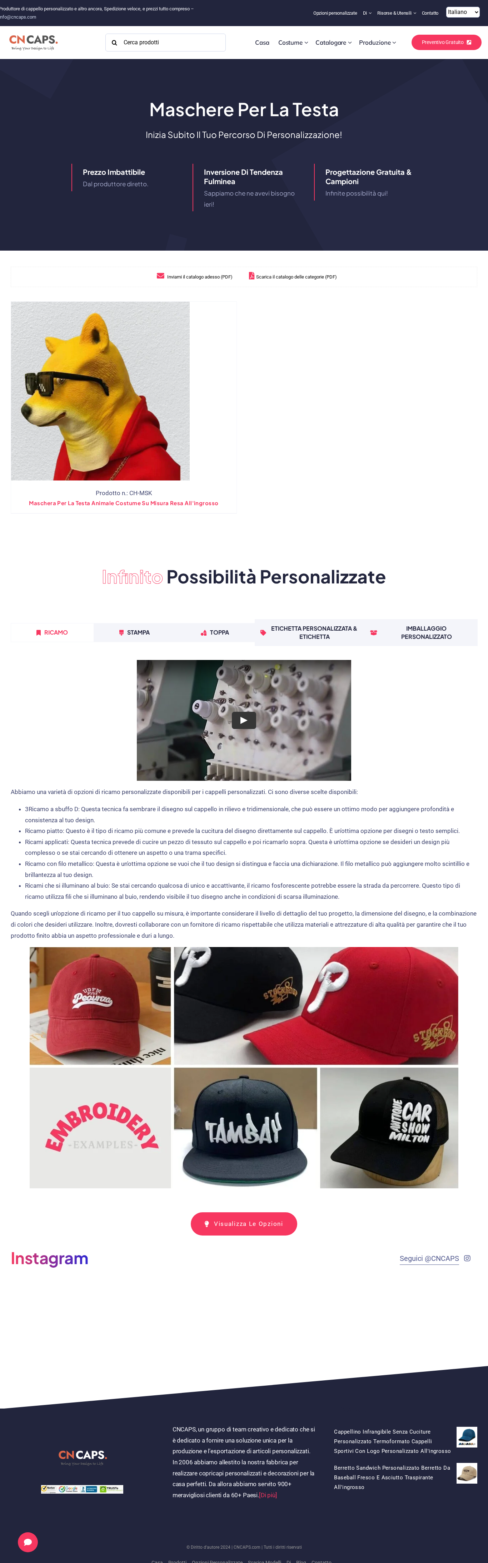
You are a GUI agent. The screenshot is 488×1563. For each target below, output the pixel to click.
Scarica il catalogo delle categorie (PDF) (296, 277)
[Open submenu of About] (371, 13)
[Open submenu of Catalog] (350, 42)
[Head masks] (100, 391)
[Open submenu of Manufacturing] (394, 42)
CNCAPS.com (247, 1547)
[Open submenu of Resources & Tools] (415, 13)
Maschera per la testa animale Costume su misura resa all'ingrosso (123, 502)
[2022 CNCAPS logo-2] (33, 33)
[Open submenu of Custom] (306, 42)
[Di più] (268, 1495)
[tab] (52, 632)
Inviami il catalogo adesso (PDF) (199, 277)
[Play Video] (244, 720)
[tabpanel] (244, 927)
